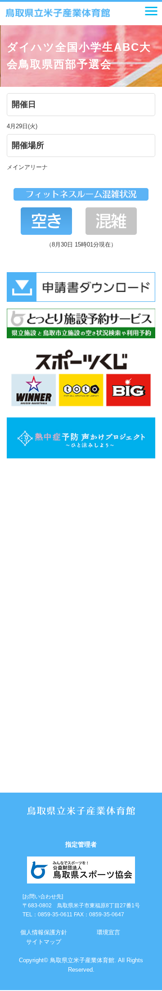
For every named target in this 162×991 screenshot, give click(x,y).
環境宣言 (108, 932)
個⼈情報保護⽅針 (43, 932)
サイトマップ (43, 941)
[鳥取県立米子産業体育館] (57, 13)
